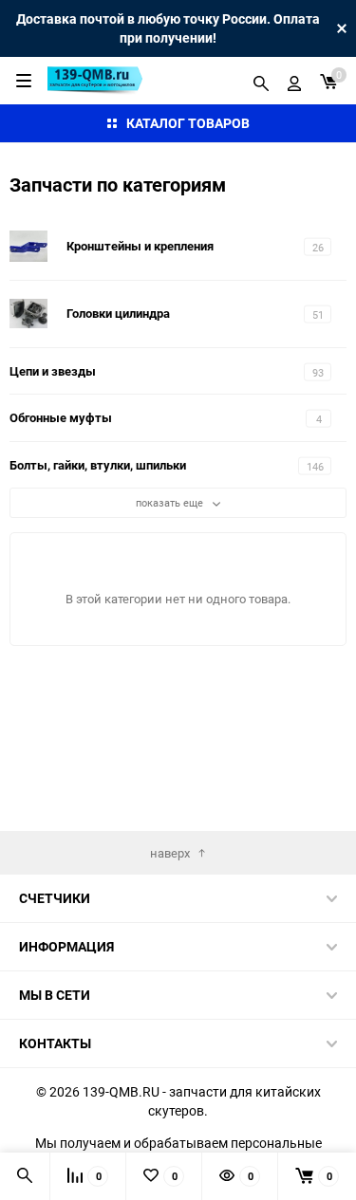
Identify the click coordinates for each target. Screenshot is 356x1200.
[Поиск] (261, 80)
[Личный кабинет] (294, 80)
